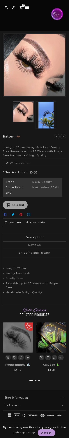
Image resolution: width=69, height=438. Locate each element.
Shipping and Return (34, 252)
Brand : (11, 182)
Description (34, 237)
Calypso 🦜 (51, 364)
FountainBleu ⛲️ (17, 364)
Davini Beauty (42, 181)
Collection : (14, 187)
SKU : (9, 192)
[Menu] (27, 7)
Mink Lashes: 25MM (45, 187)
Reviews (34, 245)
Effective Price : (15, 172)
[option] (23, 111)
